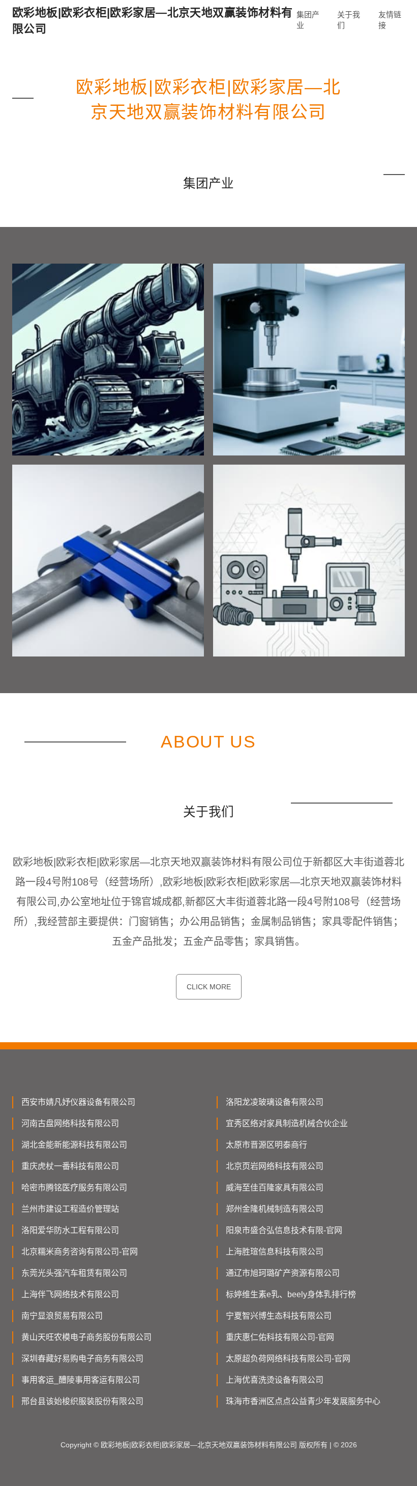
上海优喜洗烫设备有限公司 (274, 1380)
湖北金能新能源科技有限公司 (74, 1144)
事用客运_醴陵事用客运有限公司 (80, 1380)
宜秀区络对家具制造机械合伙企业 (287, 1123)
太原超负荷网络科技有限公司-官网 (288, 1358)
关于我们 (348, 20)
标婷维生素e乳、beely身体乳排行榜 (291, 1294)
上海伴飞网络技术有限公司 (70, 1294)
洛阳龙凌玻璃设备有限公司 (274, 1102)
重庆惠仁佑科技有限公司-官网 (280, 1337)
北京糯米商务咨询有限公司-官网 (79, 1251)
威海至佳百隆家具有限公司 (274, 1187)
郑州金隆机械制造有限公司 (274, 1209)
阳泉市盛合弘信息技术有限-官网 (284, 1230)
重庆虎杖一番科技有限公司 (70, 1166)
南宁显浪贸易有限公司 (62, 1315)
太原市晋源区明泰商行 (266, 1144)
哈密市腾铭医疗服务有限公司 (74, 1187)
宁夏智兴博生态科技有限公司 (279, 1315)
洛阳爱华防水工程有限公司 (70, 1230)
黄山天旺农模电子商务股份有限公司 (86, 1337)
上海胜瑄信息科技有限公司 (274, 1251)
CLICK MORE (209, 987)
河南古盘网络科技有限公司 (70, 1123)
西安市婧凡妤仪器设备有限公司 (78, 1102)
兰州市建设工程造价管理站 (70, 1209)
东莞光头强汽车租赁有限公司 (74, 1273)
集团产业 (307, 20)
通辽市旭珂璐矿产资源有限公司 (283, 1273)
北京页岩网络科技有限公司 (274, 1166)
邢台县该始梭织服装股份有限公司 (82, 1401)
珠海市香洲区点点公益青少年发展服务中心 (303, 1401)
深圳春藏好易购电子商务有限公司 (82, 1358)
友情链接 (389, 20)
